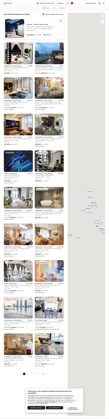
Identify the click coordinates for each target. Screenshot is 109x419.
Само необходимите (54, 407)
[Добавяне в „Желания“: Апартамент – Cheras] (61, 335)
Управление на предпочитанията (72, 408)
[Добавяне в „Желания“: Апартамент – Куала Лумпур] (30, 44)
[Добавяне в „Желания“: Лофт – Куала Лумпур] (30, 152)
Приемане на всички (36, 407)
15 (43, 374)
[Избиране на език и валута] (99, 3)
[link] (20, 374)
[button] (30, 35)
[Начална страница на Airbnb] (8, 3)
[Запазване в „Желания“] (60, 21)
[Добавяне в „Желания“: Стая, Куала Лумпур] (61, 299)
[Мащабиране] (102, 20)
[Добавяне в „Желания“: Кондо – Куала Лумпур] (30, 262)
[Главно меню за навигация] (103, 3)
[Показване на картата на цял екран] (102, 15)
